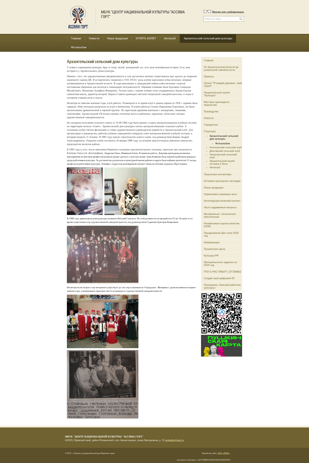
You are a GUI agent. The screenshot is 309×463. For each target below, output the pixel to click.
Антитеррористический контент (222, 200)
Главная (76, 38)
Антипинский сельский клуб (226, 147)
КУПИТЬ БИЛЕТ (146, 38)
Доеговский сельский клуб (225, 150)
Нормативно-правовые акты (220, 194)
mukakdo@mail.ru (174, 440)
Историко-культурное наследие (222, 180)
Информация (212, 242)
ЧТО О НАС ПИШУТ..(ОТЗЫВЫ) (222, 271)
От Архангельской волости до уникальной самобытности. (221, 68)
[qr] (221, 313)
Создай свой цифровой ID (219, 278)
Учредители (211, 124)
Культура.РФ (211, 255)
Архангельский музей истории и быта (222, 162)
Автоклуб (170, 38)
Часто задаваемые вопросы (220, 207)
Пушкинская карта (214, 248)
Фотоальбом (78, 47)
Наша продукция (117, 38)
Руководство (211, 111)
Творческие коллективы (217, 174)
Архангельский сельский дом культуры (208, 38)
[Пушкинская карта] (221, 345)
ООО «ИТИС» (224, 453)
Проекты (209, 76)
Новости (94, 38)
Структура (210, 131)
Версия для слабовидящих (228, 11)
